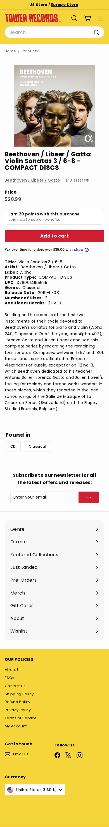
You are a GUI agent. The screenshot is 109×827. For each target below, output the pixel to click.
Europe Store (64, 4)
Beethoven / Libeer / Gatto (32, 180)
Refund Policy (17, 701)
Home (10, 51)
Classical (37, 446)
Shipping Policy (19, 694)
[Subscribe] (89, 497)
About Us (13, 669)
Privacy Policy (18, 710)
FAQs (9, 677)
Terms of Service (21, 718)
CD (13, 446)
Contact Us (15, 686)
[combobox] (54, 32)
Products (30, 51)
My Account (16, 726)
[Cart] (87, 18)
